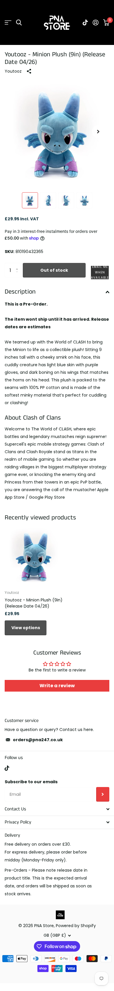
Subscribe (102, 794)
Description (20, 291)
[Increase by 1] (18, 265)
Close (57, 809)
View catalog (8, 22)
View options (25, 628)
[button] (98, 131)
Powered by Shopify (76, 926)
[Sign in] (96, 22)
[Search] (19, 22)
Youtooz (13, 71)
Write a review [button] (57, 685)
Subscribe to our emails (31, 782)
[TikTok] (7, 768)
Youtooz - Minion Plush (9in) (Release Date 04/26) (34, 603)
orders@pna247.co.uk (38, 740)
